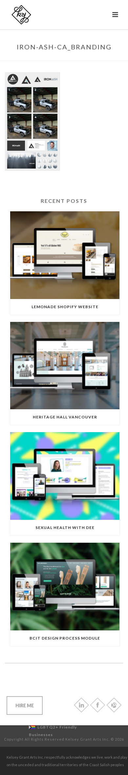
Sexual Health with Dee (65, 527)
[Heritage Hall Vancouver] (64, 366)
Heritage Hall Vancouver (65, 416)
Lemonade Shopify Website (65, 306)
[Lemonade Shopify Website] (64, 255)
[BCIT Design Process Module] (64, 586)
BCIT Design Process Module (65, 638)
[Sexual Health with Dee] (64, 476)
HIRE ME (24, 705)
